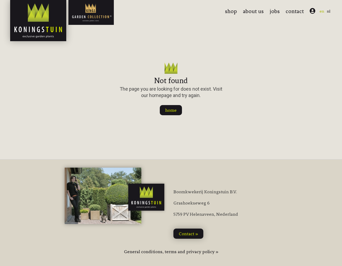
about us (253, 11)
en (322, 11)
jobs (275, 11)
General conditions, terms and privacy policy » (171, 251)
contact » (188, 233)
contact (295, 11)
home (171, 110)
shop (231, 11)
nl (329, 11)
